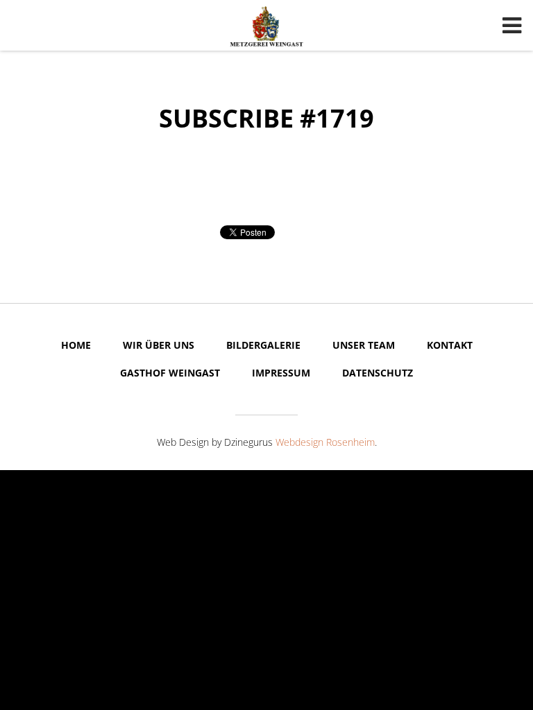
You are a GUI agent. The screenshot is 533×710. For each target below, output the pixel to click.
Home (76, 345)
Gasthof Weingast (170, 372)
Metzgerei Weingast (266, 26)
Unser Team (363, 345)
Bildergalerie (263, 345)
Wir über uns (158, 345)
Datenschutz (377, 372)
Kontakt (450, 345)
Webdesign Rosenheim (325, 442)
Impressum (281, 372)
